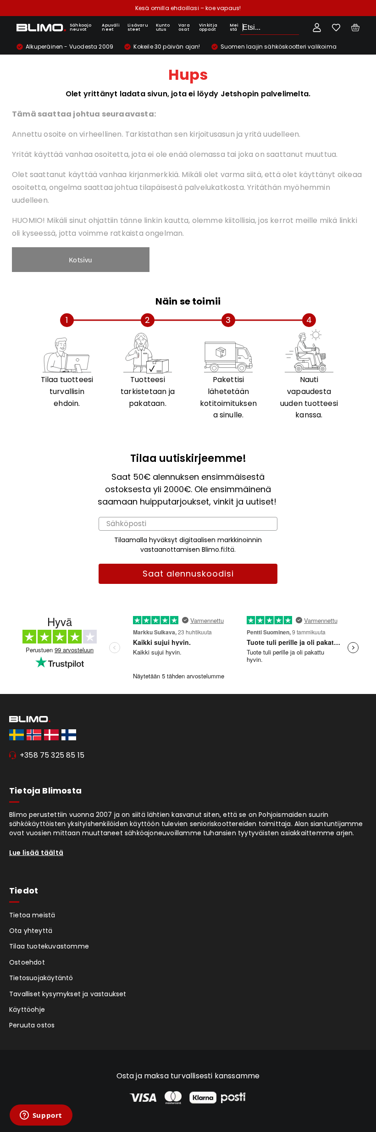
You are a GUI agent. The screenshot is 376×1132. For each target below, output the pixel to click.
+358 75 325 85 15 (52, 755)
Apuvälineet (110, 27)
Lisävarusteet (137, 27)
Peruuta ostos (32, 1025)
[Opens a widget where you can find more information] (40, 1115)
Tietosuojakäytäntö (41, 977)
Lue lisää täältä (36, 852)
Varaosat (184, 27)
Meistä (234, 27)
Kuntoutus (163, 27)
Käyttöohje (27, 1009)
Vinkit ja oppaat (208, 27)
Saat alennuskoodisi (188, 573)
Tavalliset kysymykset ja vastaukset (68, 994)
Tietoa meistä (32, 915)
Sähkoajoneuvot (81, 27)
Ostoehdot (27, 962)
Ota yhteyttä (30, 930)
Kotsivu (80, 259)
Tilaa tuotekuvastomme (49, 946)
